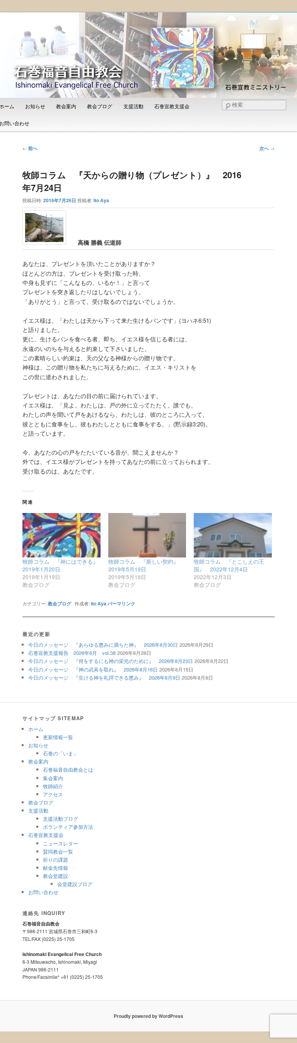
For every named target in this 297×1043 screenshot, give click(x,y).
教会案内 (66, 106)
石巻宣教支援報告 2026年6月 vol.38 (72, 652)
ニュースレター (60, 843)
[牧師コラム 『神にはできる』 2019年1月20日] (61, 535)
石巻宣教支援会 (171, 106)
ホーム (35, 729)
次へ (267, 148)
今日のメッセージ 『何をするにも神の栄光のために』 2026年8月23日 (110, 661)
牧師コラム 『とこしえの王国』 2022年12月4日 (229, 565)
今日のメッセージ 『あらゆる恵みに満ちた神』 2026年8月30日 (103, 644)
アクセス (53, 794)
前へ (30, 148)
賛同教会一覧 (58, 851)
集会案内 (53, 778)
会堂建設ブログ (74, 884)
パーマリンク (121, 603)
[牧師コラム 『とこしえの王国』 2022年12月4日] (233, 535)
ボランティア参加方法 (68, 826)
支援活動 (133, 106)
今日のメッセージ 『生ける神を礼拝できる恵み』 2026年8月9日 (104, 677)
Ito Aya (101, 200)
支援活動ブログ (60, 818)
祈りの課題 (55, 859)
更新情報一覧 (58, 737)
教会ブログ (99, 106)
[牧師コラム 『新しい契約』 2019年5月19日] (147, 535)
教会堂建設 (55, 875)
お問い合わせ (43, 892)
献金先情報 (55, 867)
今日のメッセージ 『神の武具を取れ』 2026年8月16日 (93, 669)
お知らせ (35, 106)
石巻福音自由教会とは (68, 769)
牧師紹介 (53, 786)
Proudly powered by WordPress (148, 1015)
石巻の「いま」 (60, 753)
